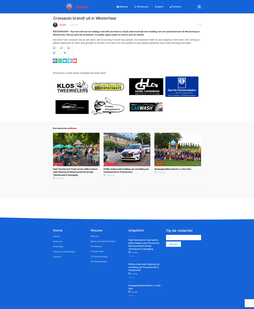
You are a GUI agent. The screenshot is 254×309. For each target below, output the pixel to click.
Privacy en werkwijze (64, 251)
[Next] (129, 187)
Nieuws (124, 6)
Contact (177, 6)
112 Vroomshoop (99, 256)
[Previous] (125, 187)
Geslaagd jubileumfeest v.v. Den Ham (172, 169)
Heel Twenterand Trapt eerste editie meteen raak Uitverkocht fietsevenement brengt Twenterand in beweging (75, 172)
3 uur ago (134, 292)
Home (56, 236)
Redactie (63, 25)
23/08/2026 (59, 178)
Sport (160, 6)
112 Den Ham (97, 251)
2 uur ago (134, 252)
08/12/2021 (74, 25)
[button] (199, 6)
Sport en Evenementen (103, 241)
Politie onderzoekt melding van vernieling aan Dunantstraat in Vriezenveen (144, 267)
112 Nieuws (142, 6)
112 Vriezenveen (99, 261)
